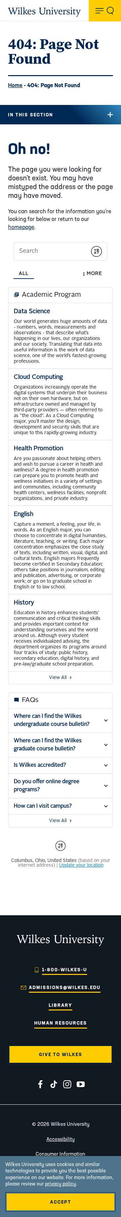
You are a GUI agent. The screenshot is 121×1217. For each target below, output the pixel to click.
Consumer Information (60, 1154)
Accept (60, 1202)
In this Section (30, 115)
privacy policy (60, 1183)
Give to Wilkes (60, 1054)
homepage (21, 226)
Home (15, 85)
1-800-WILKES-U (64, 970)
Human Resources (60, 1023)
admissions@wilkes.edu (64, 987)
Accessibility (60, 1139)
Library (60, 1005)
